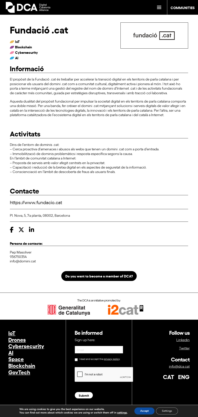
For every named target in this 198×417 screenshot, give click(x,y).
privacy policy (112, 358)
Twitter (184, 348)
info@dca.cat (179, 366)
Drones (17, 339)
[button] (159, 7)
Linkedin (183, 339)
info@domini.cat (23, 261)
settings (122, 412)
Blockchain (21, 365)
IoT (11, 333)
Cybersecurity (26, 345)
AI (10, 352)
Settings (167, 411)
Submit (84, 395)
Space (16, 358)
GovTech (19, 372)
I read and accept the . (99, 358)
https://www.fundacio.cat (36, 202)
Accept (144, 411)
